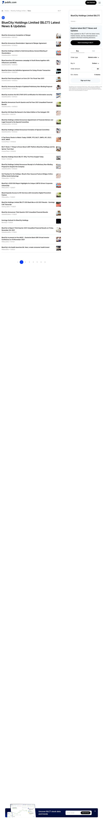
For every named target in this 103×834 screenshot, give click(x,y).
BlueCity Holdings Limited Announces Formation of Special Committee (25, 130)
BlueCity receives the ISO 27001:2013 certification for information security (27, 95)
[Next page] (45, 262)
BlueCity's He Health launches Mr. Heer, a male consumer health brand (25, 247)
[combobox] (93, 57)
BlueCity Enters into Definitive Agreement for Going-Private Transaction (26, 70)
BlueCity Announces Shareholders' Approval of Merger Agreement (24, 43)
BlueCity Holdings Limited (18, 11)
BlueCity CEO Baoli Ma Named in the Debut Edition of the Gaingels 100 (25, 112)
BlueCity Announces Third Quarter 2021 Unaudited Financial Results (25, 212)
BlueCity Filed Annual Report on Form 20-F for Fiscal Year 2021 (23, 78)
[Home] (9, 2)
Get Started (91, 2)
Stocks (7, 11)
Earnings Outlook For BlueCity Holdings (15, 220)
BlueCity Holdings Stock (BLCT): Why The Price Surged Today (22, 157)
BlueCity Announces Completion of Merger (16, 35)
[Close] (95, 811)
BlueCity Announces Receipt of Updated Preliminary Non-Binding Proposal (27, 86)
